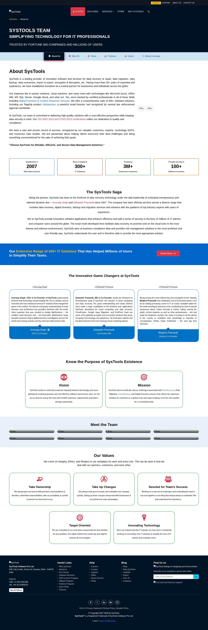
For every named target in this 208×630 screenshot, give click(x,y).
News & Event (97, 578)
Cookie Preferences (107, 621)
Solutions (92, 11)
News (93, 56)
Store (120, 11)
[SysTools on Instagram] (117, 602)
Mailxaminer (49, 104)
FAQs (93, 581)
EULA (82, 608)
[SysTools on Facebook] (90, 602)
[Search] (148, 11)
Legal (94, 621)
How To (126, 578)
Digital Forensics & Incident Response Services (44, 100)
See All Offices (16, 590)
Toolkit (156, 3)
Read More (166, 253)
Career (130, 56)
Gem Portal (64, 587)
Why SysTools (136, 11)
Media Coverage (152, 56)
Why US (75, 56)
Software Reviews (67, 575)
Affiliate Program (66, 581)
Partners (111, 56)
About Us (177, 3)
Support (166, 3)
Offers (79, 11)
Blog (125, 566)
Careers (94, 566)
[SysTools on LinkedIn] (103, 602)
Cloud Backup (124, 394)
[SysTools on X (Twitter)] (97, 602)
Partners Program (66, 584)
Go (196, 577)
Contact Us (189, 3)
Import (125, 575)
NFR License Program (68, 578)
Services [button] (107, 11)
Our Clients (64, 572)
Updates (126, 572)
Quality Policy (122, 608)
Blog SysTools (129, 569)
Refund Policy (109, 608)
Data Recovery (168, 390)
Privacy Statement (94, 608)
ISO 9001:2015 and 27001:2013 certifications (62, 119)
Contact (94, 569)
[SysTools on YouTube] (110, 602)
